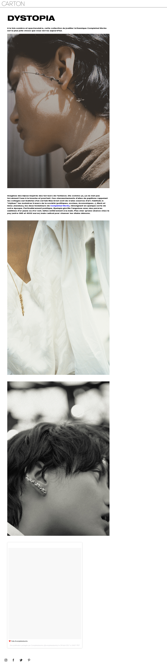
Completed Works (60, 206)
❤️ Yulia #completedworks (18, 641)
